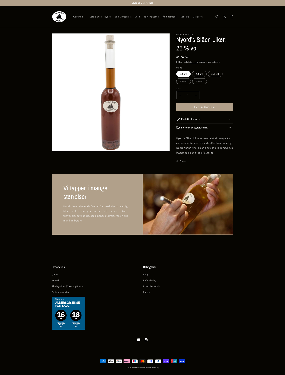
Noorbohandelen (138, 367)
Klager (146, 292)
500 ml (183, 81)
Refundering (149, 280)
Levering (194, 62)
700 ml (199, 81)
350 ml (215, 73)
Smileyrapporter (60, 292)
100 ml (183, 73)
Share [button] (183, 161)
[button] (79, 16)
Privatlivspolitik (151, 286)
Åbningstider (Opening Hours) (68, 286)
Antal (178, 88)
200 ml (199, 73)
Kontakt (56, 280)
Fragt (146, 274)
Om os (55, 274)
